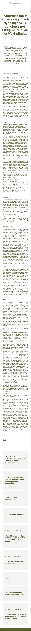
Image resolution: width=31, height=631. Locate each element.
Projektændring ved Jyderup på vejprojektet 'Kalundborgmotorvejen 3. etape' (15, 539)
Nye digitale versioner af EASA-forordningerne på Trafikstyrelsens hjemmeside (15, 460)
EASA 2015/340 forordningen (12, 499)
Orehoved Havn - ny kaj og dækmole (14, 562)
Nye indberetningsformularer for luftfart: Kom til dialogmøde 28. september (15, 480)
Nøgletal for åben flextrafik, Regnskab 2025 (14, 594)
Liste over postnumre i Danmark (14, 515)
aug (7, 578)
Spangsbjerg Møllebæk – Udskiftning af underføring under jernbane (15, 616)
